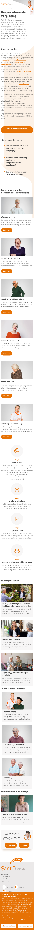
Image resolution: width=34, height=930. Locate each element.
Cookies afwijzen (9, 926)
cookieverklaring (20, 920)
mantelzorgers (24, 84)
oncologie (6, 60)
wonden (19, 71)
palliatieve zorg (20, 60)
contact (25, 845)
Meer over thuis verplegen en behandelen (17, 130)
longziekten (28, 71)
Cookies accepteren (25, 926)
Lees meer (6, 230)
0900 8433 (11, 845)
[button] (17, 148)
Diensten (8, 8)
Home (2, 8)
